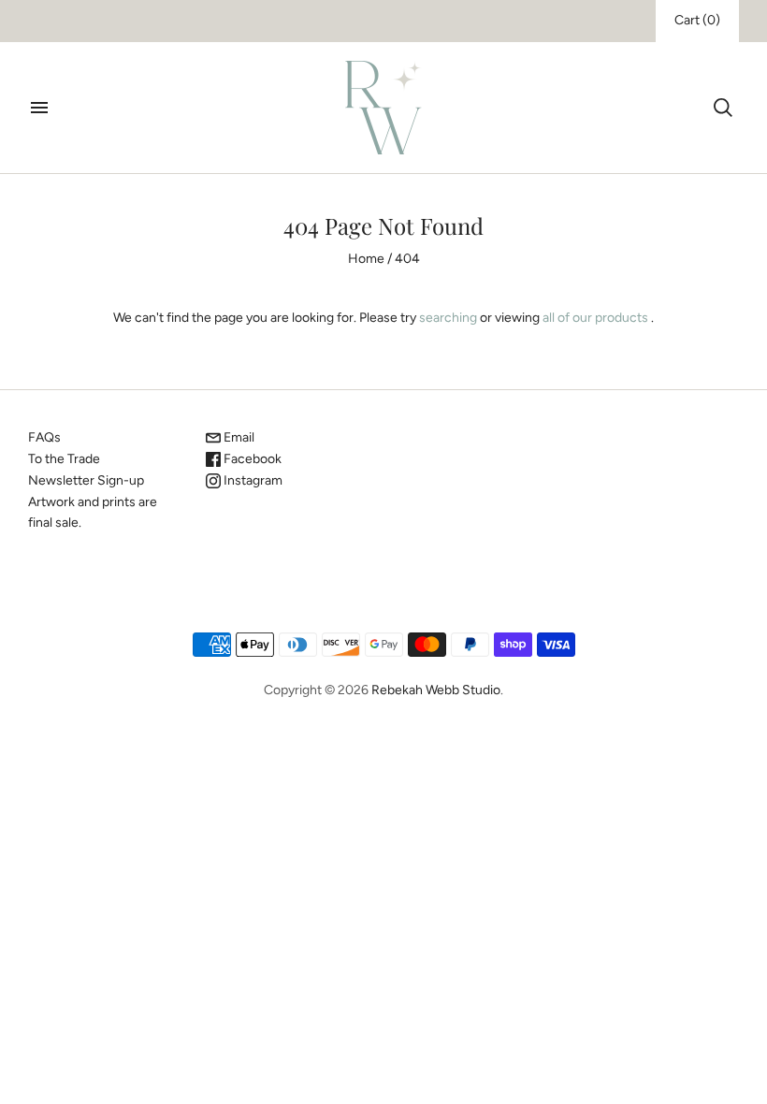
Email (237, 437)
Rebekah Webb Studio (435, 690)
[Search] (723, 107)
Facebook (251, 459)
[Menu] (39, 107)
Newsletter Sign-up (86, 480)
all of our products (595, 318)
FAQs (44, 437)
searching (448, 318)
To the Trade (64, 459)
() (697, 20)
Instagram (251, 480)
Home (366, 259)
